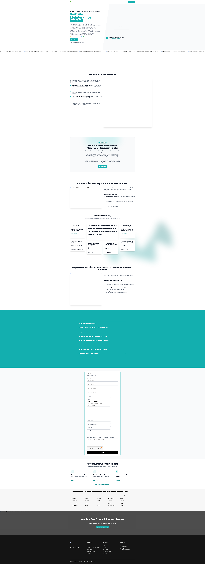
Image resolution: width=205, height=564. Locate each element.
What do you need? (91, 405)
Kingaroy (123, 500)
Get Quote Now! (102, 166)
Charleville (123, 505)
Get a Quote (74, 39)
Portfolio (104, 547)
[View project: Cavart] (38, 58)
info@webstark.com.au (126, 549)
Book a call (124, 2)
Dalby (122, 503)
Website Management (91, 549)
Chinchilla (98, 505)
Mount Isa (86, 498)
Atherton (110, 508)
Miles (122, 498)
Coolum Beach (75, 505)
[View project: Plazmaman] (147, 58)
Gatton (98, 503)
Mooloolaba (111, 498)
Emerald (110, 503)
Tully (85, 495)
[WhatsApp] (78, 547)
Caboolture (99, 507)
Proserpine (99, 496)
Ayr (97, 508)
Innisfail (73, 501)
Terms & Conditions (107, 551)
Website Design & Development (93, 547)
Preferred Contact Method (92, 394)
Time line (89, 422)
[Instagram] (73, 547)
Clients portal (105, 549)
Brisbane (74, 508)
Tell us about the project (92, 435)
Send (102, 452)
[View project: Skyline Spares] (120, 58)
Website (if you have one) (92, 401)
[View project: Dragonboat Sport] (93, 58)
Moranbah (99, 498)
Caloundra (86, 507)
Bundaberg (111, 507)
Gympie (110, 501)
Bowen (122, 507)
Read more (73, 233)
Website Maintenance (91, 551)
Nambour (74, 498)
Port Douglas (111, 496)
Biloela (86, 508)
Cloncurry (86, 505)
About (101, 2)
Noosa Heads (123, 496)
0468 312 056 (131, 2)
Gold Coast (123, 501)
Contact (118, 2)
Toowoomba (111, 495)
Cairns (73, 507)
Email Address (90, 386)
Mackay (98, 500)
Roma (73, 496)
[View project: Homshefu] (65, 58)
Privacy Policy (105, 553)
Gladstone (86, 503)
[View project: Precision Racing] (175, 58)
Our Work (113, 2)
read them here (87, 36)
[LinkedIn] (75, 547)
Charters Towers (112, 505)
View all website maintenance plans (102, 484)
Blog (104, 545)
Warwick (73, 495)
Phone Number (90, 390)
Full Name (89, 378)
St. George (123, 495)
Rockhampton (87, 496)
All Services (89, 545)
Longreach (111, 500)
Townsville (99, 495)
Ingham (86, 501)
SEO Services (89, 553)
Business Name (90, 382)
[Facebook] (70, 547)
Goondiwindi (74, 503)
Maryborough (74, 500)
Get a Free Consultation (102, 527)
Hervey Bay (99, 501)
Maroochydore (87, 500)
